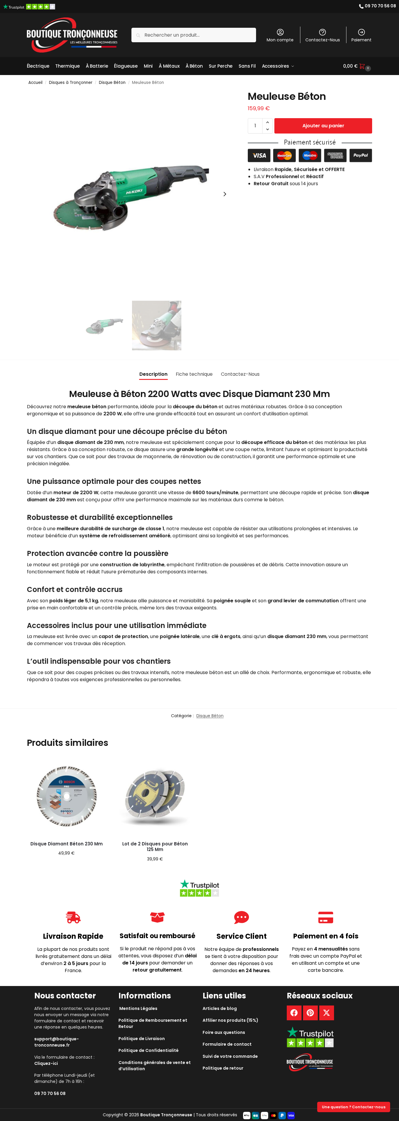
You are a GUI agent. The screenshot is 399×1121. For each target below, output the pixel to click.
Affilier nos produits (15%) (230, 1020)
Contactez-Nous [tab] (240, 374)
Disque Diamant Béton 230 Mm (66, 844)
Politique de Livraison (141, 1038)
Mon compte (280, 40)
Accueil (35, 82)
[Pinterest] (310, 1013)
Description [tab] (153, 374)
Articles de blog (220, 1008)
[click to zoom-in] (130, 194)
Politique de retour (223, 1068)
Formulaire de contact (227, 1044)
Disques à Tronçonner (70, 82)
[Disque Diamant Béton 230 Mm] (67, 796)
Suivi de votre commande (230, 1056)
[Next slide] (225, 194)
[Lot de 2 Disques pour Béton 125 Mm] (155, 796)
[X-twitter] (326, 1013)
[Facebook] (294, 1013)
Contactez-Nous (322, 40)
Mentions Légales (138, 1008)
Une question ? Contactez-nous (353, 1106)
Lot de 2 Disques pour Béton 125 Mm (155, 846)
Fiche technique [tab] (194, 374)
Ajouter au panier (323, 125)
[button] (357, 66)
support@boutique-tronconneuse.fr (56, 1042)
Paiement (361, 40)
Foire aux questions (224, 1032)
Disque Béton (112, 82)
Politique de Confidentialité (148, 1050)
